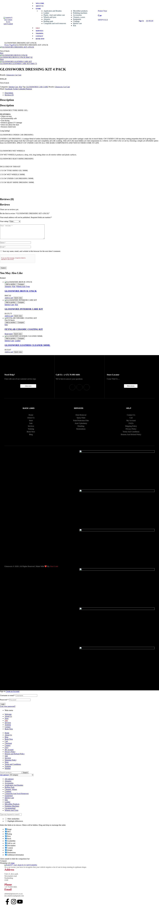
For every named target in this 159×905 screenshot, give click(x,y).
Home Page (8, 45)
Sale (6, 756)
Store (6, 718)
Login (3, 704)
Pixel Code (54, 566)
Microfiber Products (12, 804)
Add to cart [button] (9, 298)
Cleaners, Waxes (11, 789)
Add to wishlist (10, 284)
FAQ (6, 747)
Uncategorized (10, 808)
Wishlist (7, 768)
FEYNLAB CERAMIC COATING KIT (24, 329)
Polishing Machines (12, 806)
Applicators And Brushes (14, 785)
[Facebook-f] (72, 387)
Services (8, 723)
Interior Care (13, 87)
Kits (14, 45)
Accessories (9, 783)
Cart (6, 741)
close (12, 863)
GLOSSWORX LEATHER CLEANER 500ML (27, 345)
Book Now (9, 729)
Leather (17, 341)
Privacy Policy (10, 752)
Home (7, 733)
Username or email (7, 695)
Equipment (9, 796)
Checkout (8, 743)
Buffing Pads (9, 787)
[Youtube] (87, 387)
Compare (21, 284)
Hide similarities (13, 819)
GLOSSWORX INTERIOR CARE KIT (24, 309)
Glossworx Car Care (13, 75)
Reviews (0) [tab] (7, 199)
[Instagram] (79, 387)
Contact (7, 727)
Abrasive (8, 286)
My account (9, 750)
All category (9, 779)
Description (9, 93)
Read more (9, 334)
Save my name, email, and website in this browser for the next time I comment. (32, 251)
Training (8, 725)
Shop (6, 762)
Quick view (18, 298)
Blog (6, 737)
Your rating (5, 221)
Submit (3, 268)
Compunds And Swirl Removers (17, 794)
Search (25, 772)
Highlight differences (15, 821)
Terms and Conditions (13, 764)
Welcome (8, 714)
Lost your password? (7, 706)
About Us (8, 716)
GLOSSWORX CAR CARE (37, 87)
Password (4, 700)
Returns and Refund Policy (15, 754)
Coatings (8, 791)
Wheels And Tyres (23, 286)
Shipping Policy (10, 760)
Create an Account (12, 691)
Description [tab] (7, 99)
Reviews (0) (9, 95)
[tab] (82, 93)
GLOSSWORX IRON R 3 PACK (21, 291)
